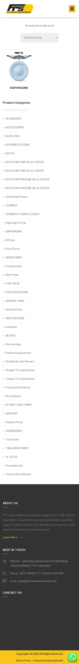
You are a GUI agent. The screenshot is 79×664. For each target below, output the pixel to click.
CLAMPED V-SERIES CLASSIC (23, 214)
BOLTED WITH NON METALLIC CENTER (27, 179)
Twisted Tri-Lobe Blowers (20, 378)
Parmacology (13, 344)
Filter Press (12, 274)
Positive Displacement (18, 352)
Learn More (10, 537)
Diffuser (10, 240)
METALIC (11, 335)
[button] (72, 8)
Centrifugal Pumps (16, 196)
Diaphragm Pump (16, 222)
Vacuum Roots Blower (18, 474)
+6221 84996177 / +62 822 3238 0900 (41, 573)
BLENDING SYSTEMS (18, 144)
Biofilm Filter (13, 136)
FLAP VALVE (13, 283)
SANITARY (12, 413)
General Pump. (14, 309)
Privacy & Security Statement (48, 660)
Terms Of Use (23, 660)
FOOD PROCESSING (17, 292)
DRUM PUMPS (14, 257)
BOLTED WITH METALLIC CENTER (25, 162)
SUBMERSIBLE (14, 430)
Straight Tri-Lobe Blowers (20, 370)
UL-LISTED (12, 456)
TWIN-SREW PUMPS (17, 448)
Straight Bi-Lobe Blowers (20, 361)
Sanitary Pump (14, 422)
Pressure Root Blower (18, 387)
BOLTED (10, 153)
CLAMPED (11, 205)
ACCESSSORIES (15, 127)
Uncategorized (14, 465)
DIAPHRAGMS (14, 231)
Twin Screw (12, 439)
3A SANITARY (14, 118)
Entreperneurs (14, 266)
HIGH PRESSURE (15, 318)
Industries (11, 326)
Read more (19, 88)
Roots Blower (13, 396)
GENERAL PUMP (15, 300)
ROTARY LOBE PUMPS (19, 404)
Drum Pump (12, 248)
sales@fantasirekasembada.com (37, 581)
